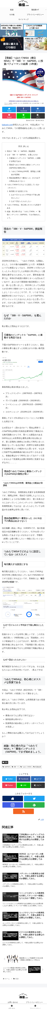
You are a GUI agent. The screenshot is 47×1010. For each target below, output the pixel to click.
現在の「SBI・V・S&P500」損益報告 (21, 151)
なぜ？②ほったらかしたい (21, 201)
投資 (6, 762)
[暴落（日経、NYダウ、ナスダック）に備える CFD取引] (12, 43)
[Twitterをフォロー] (34, 798)
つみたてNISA (26, 767)
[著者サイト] (12, 798)
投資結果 (38, 767)
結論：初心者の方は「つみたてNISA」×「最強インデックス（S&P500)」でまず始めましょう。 (24, 214)
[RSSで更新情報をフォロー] (23, 811)
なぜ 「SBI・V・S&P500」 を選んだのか (22, 155)
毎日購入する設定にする (18, 191)
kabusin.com (7, 125)
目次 (20, 146)
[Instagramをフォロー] (12, 805)
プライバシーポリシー (34, 1002)
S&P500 (7, 767)
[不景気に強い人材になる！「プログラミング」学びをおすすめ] (35, 43)
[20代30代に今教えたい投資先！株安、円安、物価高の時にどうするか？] (12, 30)
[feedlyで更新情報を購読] (34, 805)
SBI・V (16, 767)
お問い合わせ (13, 1002)
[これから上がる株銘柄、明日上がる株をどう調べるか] (35, 30)
